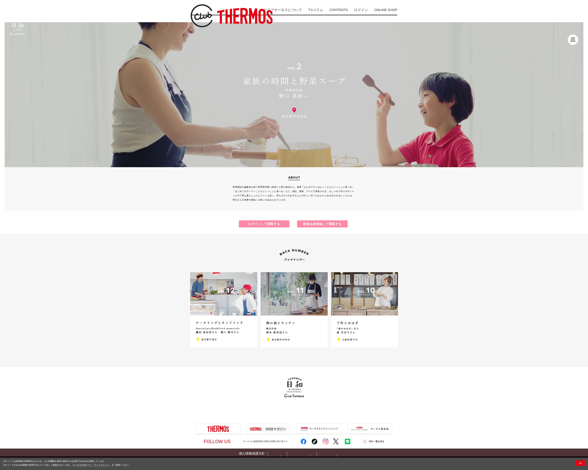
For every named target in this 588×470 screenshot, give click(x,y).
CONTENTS (338, 10)
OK (580, 463)
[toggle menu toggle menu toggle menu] (573, 39)
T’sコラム (315, 10)
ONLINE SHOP (385, 10)
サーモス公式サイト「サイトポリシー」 (91, 465)
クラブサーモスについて (283, 10)
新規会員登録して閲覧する (322, 224)
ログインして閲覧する (264, 224)
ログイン (361, 10)
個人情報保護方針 (252, 453)
